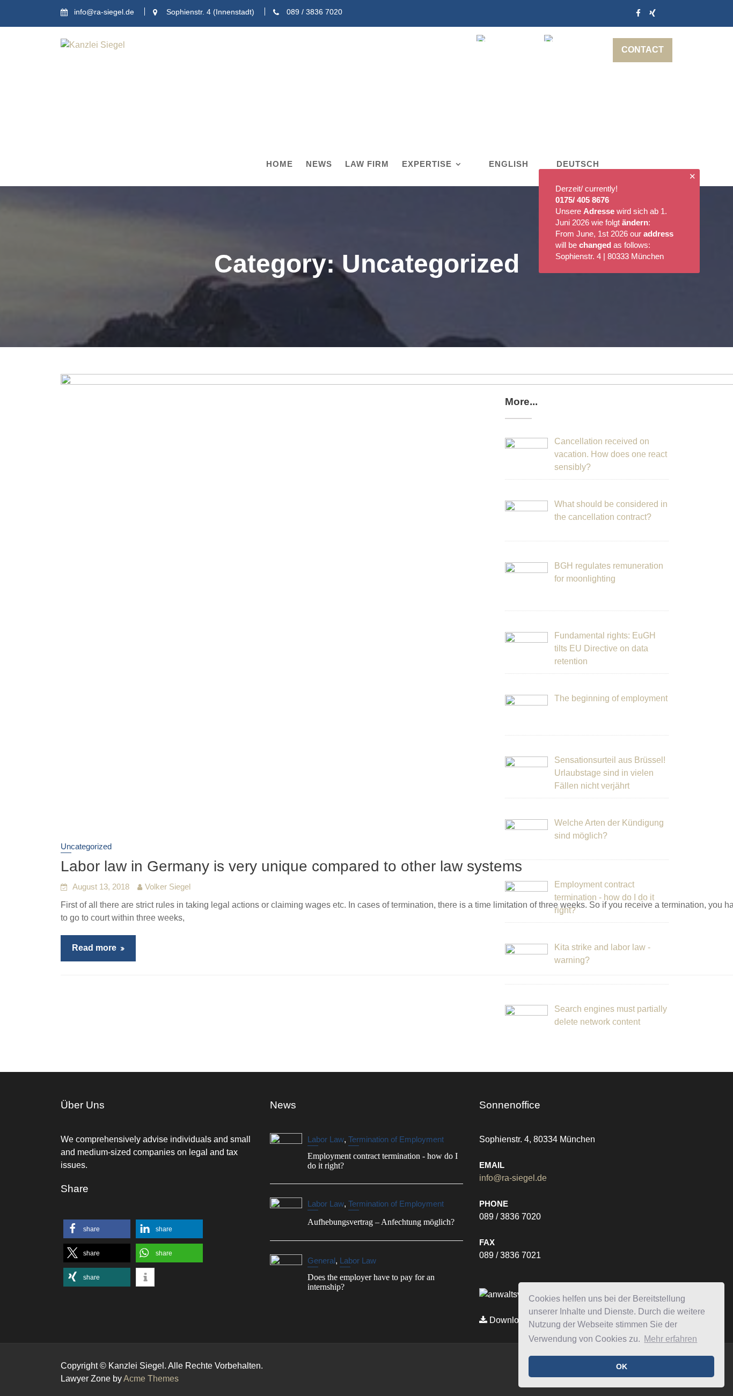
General (321, 1260)
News (319, 163)
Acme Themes (151, 1378)
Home (279, 163)
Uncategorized (86, 846)
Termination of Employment (396, 1139)
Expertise (427, 163)
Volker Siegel (167, 886)
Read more (94, 947)
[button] (96, 1228)
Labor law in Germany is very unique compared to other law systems (291, 866)
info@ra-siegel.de (513, 1177)
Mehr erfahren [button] (670, 1338)
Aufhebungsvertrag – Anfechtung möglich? (381, 1222)
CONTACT (642, 49)
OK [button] (621, 1366)
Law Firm (367, 163)
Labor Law (325, 1139)
